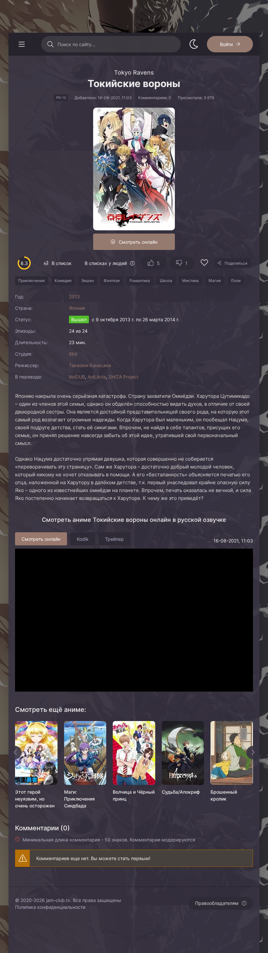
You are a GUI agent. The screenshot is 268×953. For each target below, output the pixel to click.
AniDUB (77, 376)
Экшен (87, 280)
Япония (77, 308)
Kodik (83, 539)
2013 (74, 296)
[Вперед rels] (253, 752)
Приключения (31, 280)
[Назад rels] (15, 752)
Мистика (190, 280)
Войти (226, 44)
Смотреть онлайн (138, 242)
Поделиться (236, 263)
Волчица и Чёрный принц (134, 795)
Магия (215, 280)
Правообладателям (217, 903)
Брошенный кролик (223, 795)
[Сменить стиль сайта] (193, 44)
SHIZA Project (123, 376)
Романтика (139, 280)
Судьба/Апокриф (181, 792)
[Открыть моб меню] (21, 44)
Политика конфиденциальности (50, 907)
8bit (73, 354)
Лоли (236, 280)
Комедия (63, 280)
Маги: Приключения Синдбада (79, 798)
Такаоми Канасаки (90, 365)
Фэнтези (112, 280)
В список (62, 263)
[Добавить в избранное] (204, 263)
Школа (166, 280)
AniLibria (97, 376)
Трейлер (114, 539)
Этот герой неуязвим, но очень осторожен (35, 798)
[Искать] (50, 44)
